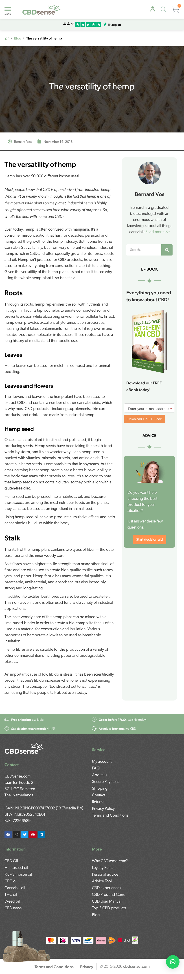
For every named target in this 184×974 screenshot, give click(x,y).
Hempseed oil (16, 868)
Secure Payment (105, 782)
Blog (17, 38)
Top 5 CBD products (109, 908)
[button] (173, 962)
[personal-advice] (152, 9)
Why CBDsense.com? (110, 861)
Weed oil (12, 902)
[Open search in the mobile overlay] (164, 10)
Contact (98, 795)
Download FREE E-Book (144, 419)
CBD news (13, 908)
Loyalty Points (103, 868)
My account (102, 762)
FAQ (96, 769)
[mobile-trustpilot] (112, 24)
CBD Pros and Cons (108, 895)
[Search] (167, 250)
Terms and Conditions (110, 816)
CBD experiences (106, 888)
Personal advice (105, 875)
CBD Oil (11, 861)
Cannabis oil (14, 888)
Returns (98, 802)
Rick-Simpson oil (18, 875)
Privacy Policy (103, 809)
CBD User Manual (106, 902)
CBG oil (10, 881)
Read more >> (157, 232)
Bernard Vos (149, 194)
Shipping (99, 789)
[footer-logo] (24, 748)
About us (99, 775)
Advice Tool (102, 881)
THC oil (10, 895)
